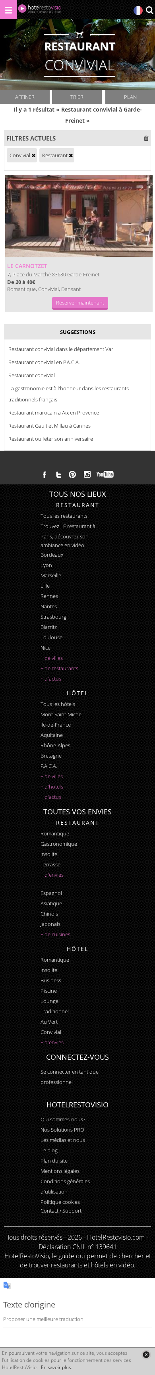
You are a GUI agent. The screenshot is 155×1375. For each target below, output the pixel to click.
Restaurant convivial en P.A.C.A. (44, 362)
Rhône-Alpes (55, 745)
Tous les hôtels (58, 704)
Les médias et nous (63, 1140)
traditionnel (55, 1011)
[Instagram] (87, 475)
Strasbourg (53, 616)
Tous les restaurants (64, 515)
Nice (45, 647)
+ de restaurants (59, 668)
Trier (76, 96)
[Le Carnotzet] (79, 216)
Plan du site (54, 1160)
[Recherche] (149, 11)
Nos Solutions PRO (62, 1129)
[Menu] (8, 9)
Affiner (25, 96)
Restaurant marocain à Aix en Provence (53, 412)
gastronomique (59, 843)
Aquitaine (52, 735)
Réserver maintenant (80, 302)
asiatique (51, 903)
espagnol (51, 893)
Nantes (49, 606)
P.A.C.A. (49, 765)
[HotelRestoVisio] (40, 10)
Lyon (46, 565)
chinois (49, 913)
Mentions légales (60, 1170)
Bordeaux (52, 554)
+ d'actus (51, 678)
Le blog (49, 1150)
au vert (49, 1021)
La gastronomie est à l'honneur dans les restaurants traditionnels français (68, 394)
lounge (49, 1001)
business (51, 980)
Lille (45, 585)
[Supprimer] (33, 155)
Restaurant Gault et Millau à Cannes (49, 425)
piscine (49, 990)
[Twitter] (58, 474)
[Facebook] (44, 474)
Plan (130, 96)
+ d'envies (52, 874)
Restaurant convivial (31, 375)
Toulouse (51, 637)
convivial (51, 1032)
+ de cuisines (55, 934)
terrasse (50, 864)
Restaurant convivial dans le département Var (60, 349)
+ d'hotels (52, 786)
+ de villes (52, 657)
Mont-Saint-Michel (62, 714)
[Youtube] (105, 474)
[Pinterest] (72, 474)
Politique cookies (60, 1201)
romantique (55, 833)
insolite (49, 854)
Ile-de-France (56, 724)
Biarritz (49, 627)
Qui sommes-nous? (63, 1119)
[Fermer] (146, 1355)
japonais (50, 924)
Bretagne (51, 755)
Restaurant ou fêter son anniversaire (50, 438)
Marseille (51, 575)
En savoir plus (56, 1367)
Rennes (49, 596)
